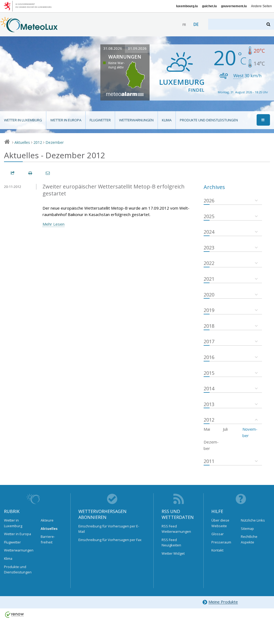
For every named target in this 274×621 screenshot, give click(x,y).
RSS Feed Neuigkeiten (171, 542)
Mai (207, 429)
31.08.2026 (112, 48)
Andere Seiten (261, 6)
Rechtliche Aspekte (249, 539)
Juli (225, 429)
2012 (37, 142)
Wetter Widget (173, 553)
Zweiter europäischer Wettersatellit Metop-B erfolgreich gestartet (114, 190)
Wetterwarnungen (136, 120)
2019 (209, 310)
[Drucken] (30, 173)
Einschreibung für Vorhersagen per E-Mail (108, 529)
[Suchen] (269, 24)
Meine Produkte (223, 602)
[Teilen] (13, 173)
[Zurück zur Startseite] (29, 29)
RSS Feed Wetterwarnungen (176, 529)
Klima (167, 120)
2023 (209, 247)
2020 (209, 294)
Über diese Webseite (220, 523)
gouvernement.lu (234, 6)
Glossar (217, 533)
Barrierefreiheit (48, 539)
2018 (209, 326)
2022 (209, 263)
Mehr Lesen (53, 224)
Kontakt (217, 550)
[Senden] (48, 173)
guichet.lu (209, 6)
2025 (209, 216)
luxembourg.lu (187, 6)
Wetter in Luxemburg (23, 120)
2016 (209, 357)
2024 (209, 232)
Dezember (54, 142)
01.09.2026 (137, 48)
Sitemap (247, 528)
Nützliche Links (253, 520)
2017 (209, 341)
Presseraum (221, 542)
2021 (209, 279)
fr (184, 24)
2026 (209, 200)
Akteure (47, 520)
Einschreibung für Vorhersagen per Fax (110, 539)
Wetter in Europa (65, 120)
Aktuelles (22, 142)
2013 (209, 404)
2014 (209, 388)
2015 (209, 373)
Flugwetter (100, 120)
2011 (209, 461)
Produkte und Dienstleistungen (209, 120)
